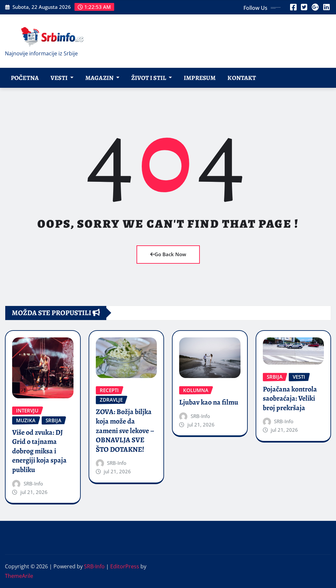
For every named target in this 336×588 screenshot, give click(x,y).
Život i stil (149, 77)
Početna (25, 77)
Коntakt (241, 77)
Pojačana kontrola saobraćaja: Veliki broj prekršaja (290, 398)
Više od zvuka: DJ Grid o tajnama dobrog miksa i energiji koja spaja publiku (39, 451)
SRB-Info (33, 483)
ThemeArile (19, 575)
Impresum (200, 77)
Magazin (100, 77)
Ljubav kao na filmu (208, 402)
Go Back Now (170, 254)
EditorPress (124, 566)
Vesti (60, 77)
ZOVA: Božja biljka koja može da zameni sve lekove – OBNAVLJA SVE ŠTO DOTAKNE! (125, 430)
